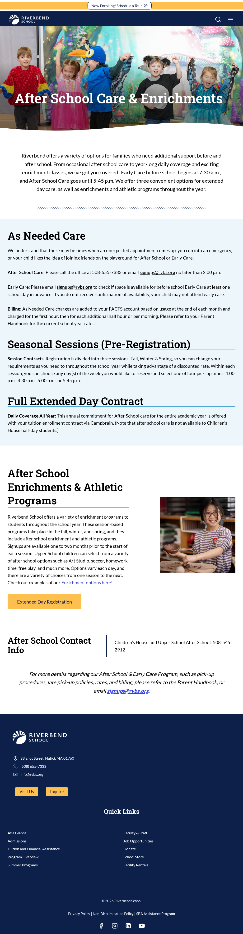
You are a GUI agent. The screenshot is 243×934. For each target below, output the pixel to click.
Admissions (17, 841)
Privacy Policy (79, 913)
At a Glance (17, 833)
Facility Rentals (135, 865)
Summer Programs (23, 865)
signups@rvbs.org (157, 272)
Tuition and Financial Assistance (34, 848)
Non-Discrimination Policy (113, 913)
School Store (133, 857)
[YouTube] (142, 926)
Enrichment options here (86, 582)
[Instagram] (115, 926)
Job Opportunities (138, 841)
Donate (129, 848)
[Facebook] (101, 926)
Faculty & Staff (135, 833)
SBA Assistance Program (155, 913)
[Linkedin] (128, 926)
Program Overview (23, 857)
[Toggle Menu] (230, 19)
